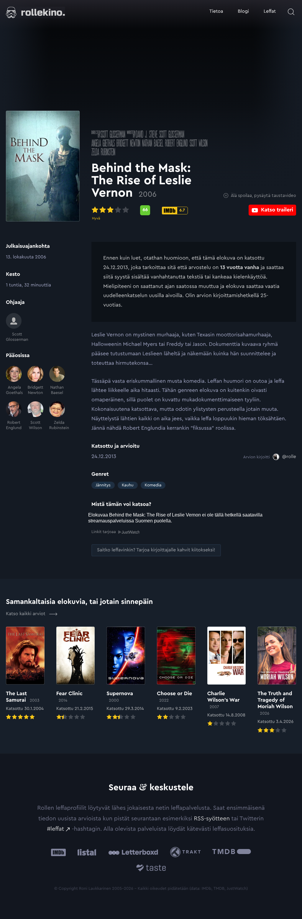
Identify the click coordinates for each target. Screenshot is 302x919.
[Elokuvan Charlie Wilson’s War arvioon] (226, 677)
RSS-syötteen (212, 819)
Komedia (153, 485)
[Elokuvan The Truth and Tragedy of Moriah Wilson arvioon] (276, 681)
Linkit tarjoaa (103, 532)
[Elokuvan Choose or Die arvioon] (176, 674)
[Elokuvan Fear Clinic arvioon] (75, 674)
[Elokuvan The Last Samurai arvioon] (25, 674)
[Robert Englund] (14, 416)
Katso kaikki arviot (26, 614)
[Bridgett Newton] (35, 380)
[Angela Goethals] (14, 380)
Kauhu (128, 485)
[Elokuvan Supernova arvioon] (125, 674)
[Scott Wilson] (35, 416)
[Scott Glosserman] (14, 328)
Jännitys (103, 485)
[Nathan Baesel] (57, 380)
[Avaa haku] (291, 11)
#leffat (55, 829)
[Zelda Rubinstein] (57, 416)
